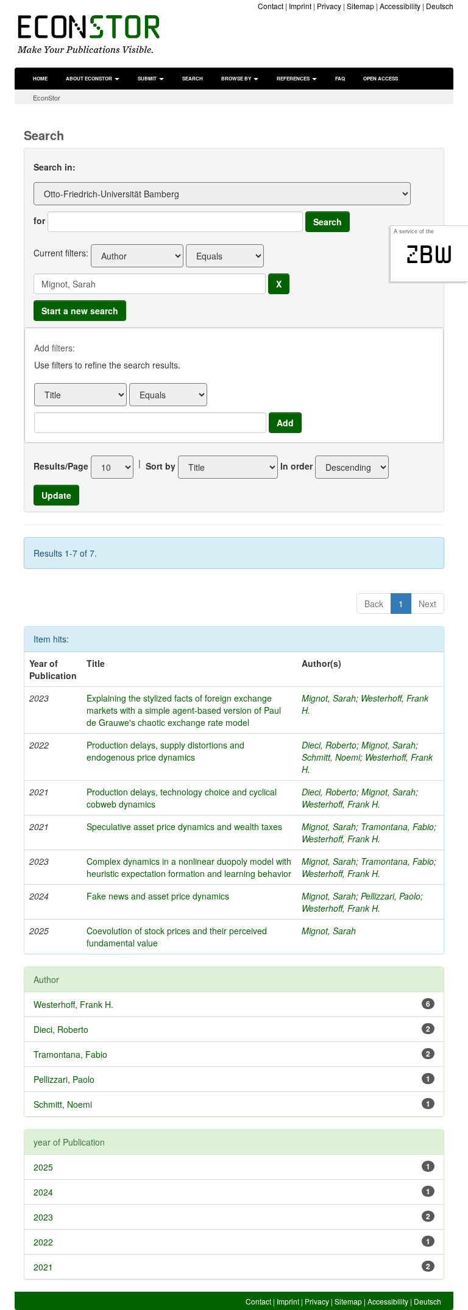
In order (296, 466)
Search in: (55, 167)
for (39, 220)
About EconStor (89, 78)
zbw (429, 254)
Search (192, 78)
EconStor (46, 97)
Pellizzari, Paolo (390, 896)
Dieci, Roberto (329, 745)
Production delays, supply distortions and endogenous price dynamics (165, 751)
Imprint (300, 6)
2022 (43, 1242)
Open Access (380, 78)
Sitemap (360, 6)
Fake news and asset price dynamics (158, 896)
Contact (270, 6)
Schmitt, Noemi (331, 757)
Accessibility (400, 6)
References (294, 78)
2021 (43, 1267)
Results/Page (61, 466)
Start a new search (79, 311)
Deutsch (439, 6)
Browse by (236, 78)
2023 (43, 1217)
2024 (43, 1192)
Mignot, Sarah (329, 698)
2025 (43, 1167)
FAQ (340, 78)
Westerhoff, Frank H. (341, 804)
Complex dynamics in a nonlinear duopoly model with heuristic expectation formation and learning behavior (189, 867)
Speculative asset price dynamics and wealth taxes (184, 826)
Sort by (161, 466)
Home (40, 78)
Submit (148, 78)
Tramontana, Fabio (397, 826)
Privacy (329, 6)
